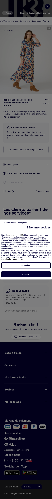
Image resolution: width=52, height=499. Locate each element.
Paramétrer (26, 265)
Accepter (26, 274)
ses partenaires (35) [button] (15, 235)
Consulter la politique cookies (12, 259)
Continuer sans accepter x (15, 223)
